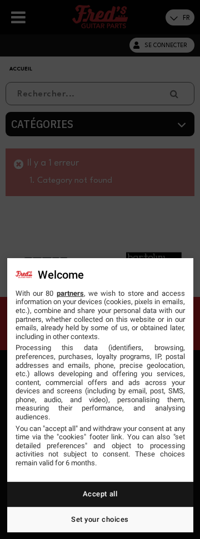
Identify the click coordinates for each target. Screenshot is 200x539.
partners (70, 293)
